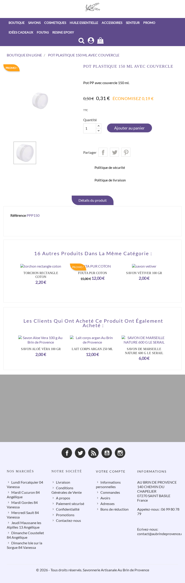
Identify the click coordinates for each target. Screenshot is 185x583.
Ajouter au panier (129, 127)
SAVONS (34, 23)
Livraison (63, 482)
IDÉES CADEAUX (21, 32)
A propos (63, 498)
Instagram (120, 453)
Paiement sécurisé (70, 503)
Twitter (80, 453)
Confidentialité (67, 509)
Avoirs (105, 498)
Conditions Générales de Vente (66, 490)
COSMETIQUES (55, 23)
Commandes (110, 492)
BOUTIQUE (17, 23)
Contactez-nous (68, 520)
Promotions (65, 515)
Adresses (107, 503)
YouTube (107, 453)
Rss (93, 453)
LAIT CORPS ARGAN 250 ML (92, 349)
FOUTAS (43, 32)
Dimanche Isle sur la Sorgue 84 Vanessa (24, 545)
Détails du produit (93, 200)
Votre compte (110, 471)
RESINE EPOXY (63, 32)
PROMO (149, 23)
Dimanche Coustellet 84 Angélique (25, 535)
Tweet (114, 152)
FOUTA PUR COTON (92, 273)
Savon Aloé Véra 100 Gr (41, 349)
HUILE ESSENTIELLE (84, 23)
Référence (18, 215)
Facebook (67, 453)
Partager (103, 152)
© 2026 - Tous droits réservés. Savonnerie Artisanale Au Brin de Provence (92, 570)
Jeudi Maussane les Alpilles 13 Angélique (24, 524)
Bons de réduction (114, 509)
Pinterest (126, 152)
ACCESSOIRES (112, 23)
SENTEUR (133, 23)
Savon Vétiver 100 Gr (144, 273)
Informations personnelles (108, 484)
